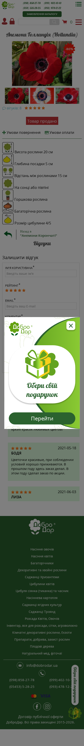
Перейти (42, 418)
